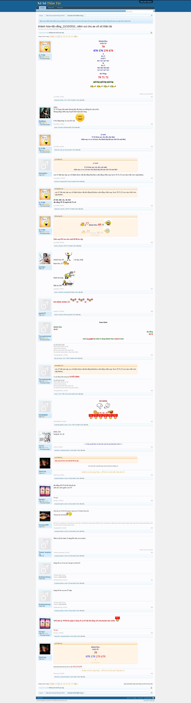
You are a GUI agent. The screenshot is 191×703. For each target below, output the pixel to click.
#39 (152, 633)
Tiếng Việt (39, 698)
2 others (78, 181)
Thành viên (51, 7)
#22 (152, 124)
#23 (152, 146)
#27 (152, 289)
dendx (61, 100)
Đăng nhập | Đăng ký (146, 1)
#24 (152, 178)
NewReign (42, 121)
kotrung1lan (43, 173)
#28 (152, 311)
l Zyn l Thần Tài (68, 100)
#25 (152, 205)
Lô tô (129, 21)
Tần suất (124, 21)
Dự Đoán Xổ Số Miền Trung (54, 29)
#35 (152, 528)
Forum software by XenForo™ (51, 700)
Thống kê (109, 21)
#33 (152, 475)
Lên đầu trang (147, 698)
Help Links (60, 7)
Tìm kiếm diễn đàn (43, 10)
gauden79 (42, 313)
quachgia (42, 267)
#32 (152, 447)
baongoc (42, 499)
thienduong (66, 314)
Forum (42, 7)
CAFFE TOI (68, 209)
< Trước (52, 36)
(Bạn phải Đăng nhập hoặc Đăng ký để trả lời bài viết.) (138, 684)
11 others (77, 100)
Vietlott (63, 21)
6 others (76, 394)
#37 (152, 580)
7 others (74, 150)
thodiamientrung (44, 577)
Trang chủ (140, 698)
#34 (152, 500)
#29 (152, 355)
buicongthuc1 (72, 29)
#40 (152, 673)
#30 (152, 390)
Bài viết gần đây (54, 10)
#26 (152, 242)
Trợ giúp (134, 698)
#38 (152, 607)
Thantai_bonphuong (45, 553)
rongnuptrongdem (59, 424)
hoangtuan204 (63, 181)
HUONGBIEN (43, 415)
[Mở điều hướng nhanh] (151, 15)
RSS (153, 698)
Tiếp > (75, 36)
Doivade (60, 127)
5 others (76, 209)
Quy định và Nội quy (149, 700)
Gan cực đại (116, 21)
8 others (76, 358)
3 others (73, 127)
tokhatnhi (65, 127)
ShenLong (70, 181)
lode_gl (62, 150)
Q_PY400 (42, 55)
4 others (74, 245)
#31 (152, 421)
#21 (152, 96)
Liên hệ (129, 698)
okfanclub (56, 100)
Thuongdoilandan (45, 336)
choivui (41, 446)
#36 (152, 552)
